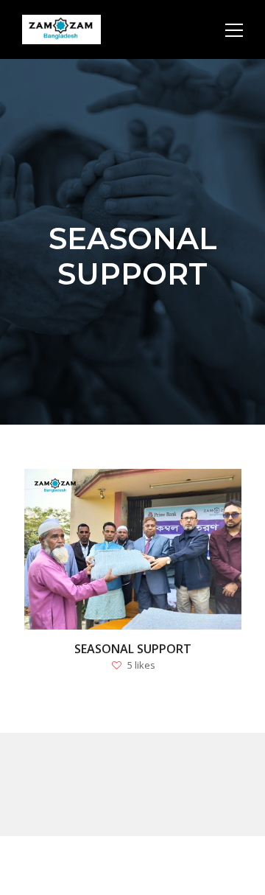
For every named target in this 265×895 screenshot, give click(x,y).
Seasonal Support (132, 649)
